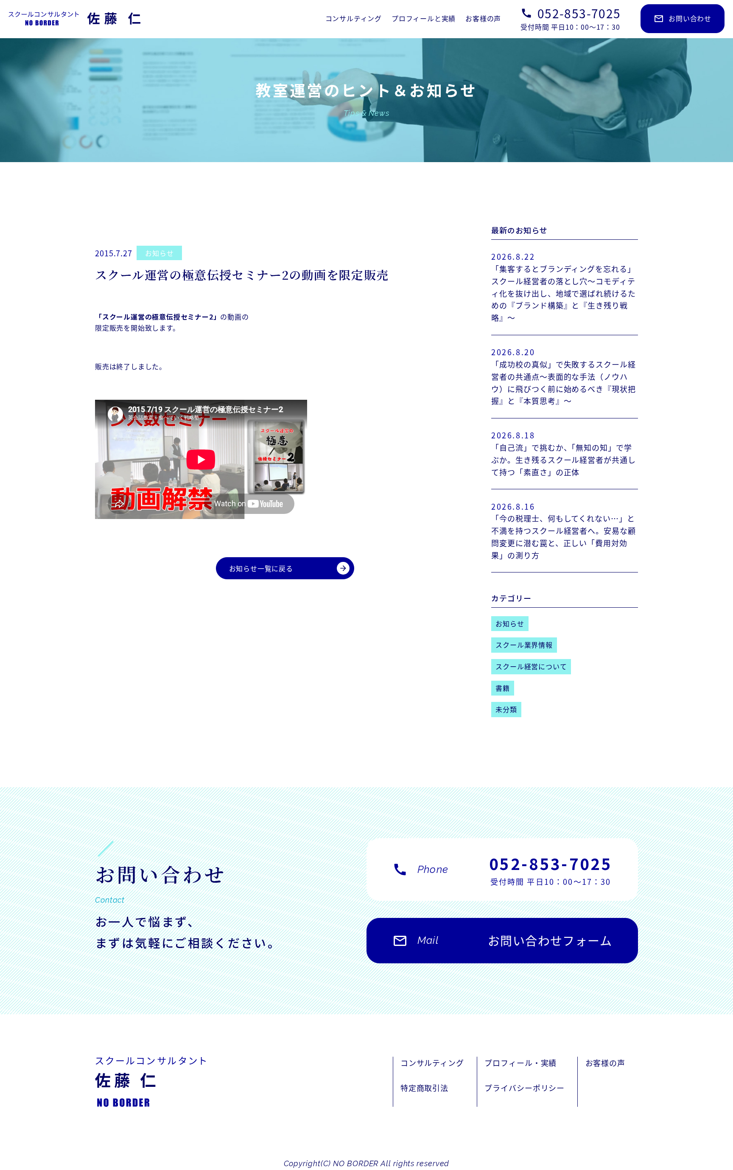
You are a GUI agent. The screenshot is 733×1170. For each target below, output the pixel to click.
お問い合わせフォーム (502, 940)
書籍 (502, 688)
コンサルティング (353, 18)
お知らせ (159, 253)
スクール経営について (531, 666)
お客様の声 (483, 18)
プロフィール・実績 (520, 1062)
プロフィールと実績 (424, 18)
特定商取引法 (424, 1087)
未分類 (506, 709)
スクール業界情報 (523, 645)
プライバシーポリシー (524, 1087)
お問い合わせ (682, 18)
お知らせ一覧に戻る (288, 568)
